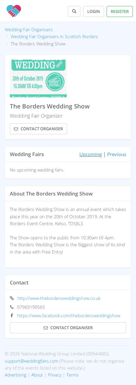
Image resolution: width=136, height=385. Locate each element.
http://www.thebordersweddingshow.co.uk (59, 298)
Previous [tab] (116, 154)
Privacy (54, 375)
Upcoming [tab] (90, 154)
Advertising (15, 375)
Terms (72, 375)
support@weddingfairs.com (31, 361)
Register (120, 11)
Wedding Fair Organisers (29, 29)
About (37, 375)
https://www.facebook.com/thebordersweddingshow (68, 315)
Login (93, 11)
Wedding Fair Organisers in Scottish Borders (54, 36)
